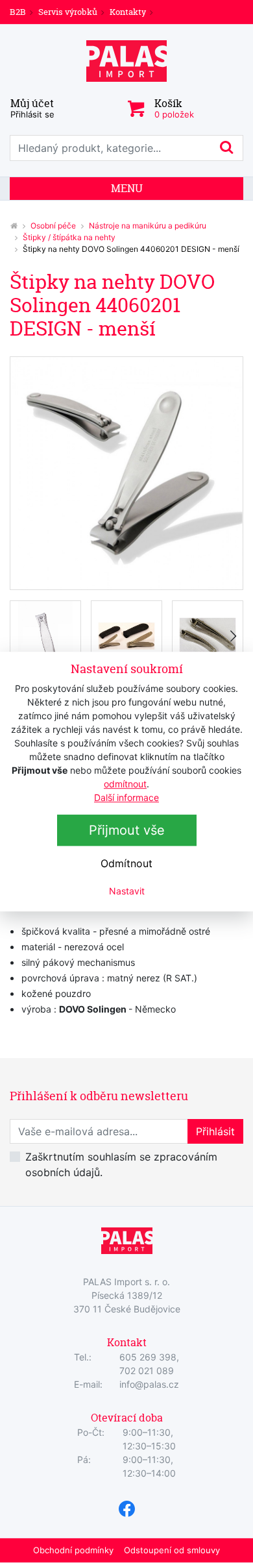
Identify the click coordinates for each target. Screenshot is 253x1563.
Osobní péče (53, 225)
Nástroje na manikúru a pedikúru (147, 225)
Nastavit (127, 890)
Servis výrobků (67, 12)
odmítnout (125, 783)
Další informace (126, 797)
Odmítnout (126, 863)
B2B (18, 12)
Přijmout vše (127, 830)
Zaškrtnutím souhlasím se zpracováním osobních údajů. (121, 1164)
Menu (127, 188)
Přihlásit (215, 1131)
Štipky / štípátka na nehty (69, 237)
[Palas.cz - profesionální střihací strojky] (14, 225)
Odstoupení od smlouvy (172, 1550)
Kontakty (128, 12)
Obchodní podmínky (73, 1550)
